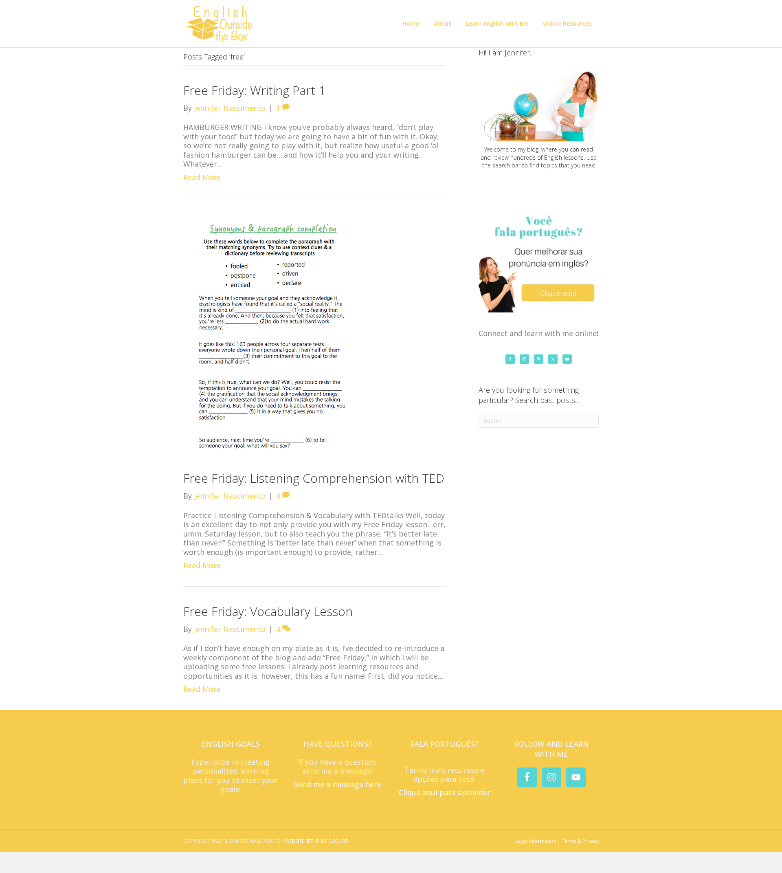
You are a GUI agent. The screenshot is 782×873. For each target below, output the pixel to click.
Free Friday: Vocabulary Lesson (268, 611)
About (442, 23)
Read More (202, 177)
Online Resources (567, 23)
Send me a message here (337, 784)
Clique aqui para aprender (444, 792)
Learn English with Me (497, 23)
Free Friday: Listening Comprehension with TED (313, 478)
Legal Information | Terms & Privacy (557, 841)
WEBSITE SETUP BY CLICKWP (317, 841)
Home (410, 23)
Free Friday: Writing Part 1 (254, 90)
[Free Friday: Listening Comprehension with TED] (270, 336)
